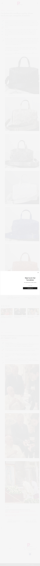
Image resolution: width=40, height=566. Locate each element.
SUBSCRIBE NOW (30, 288)
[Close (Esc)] (38, 273)
